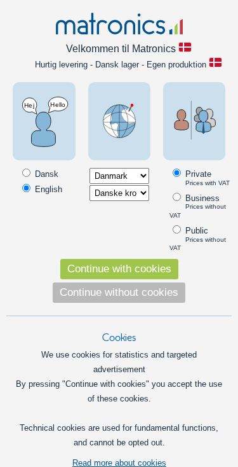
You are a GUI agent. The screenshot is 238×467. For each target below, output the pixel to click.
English (47, 189)
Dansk (45, 174)
